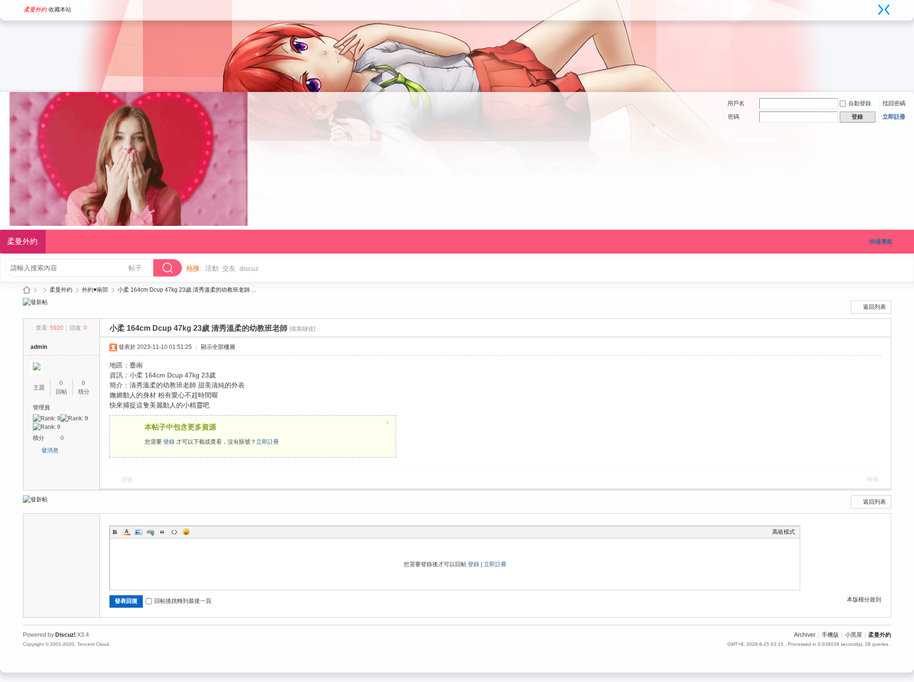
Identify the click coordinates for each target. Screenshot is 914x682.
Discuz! (65, 634)
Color (126, 532)
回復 (127, 479)
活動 (212, 268)
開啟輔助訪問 (874, 6)
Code (174, 532)
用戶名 (736, 103)
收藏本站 (60, 9)
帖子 (135, 268)
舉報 (872, 479)
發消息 (50, 450)
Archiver (804, 634)
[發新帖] (35, 302)
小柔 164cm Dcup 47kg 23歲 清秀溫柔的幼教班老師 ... (187, 289)
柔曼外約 (35, 9)
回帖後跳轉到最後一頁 (182, 601)
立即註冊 (894, 116)
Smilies (186, 532)
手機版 (830, 634)
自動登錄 (859, 103)
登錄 (169, 441)
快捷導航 (881, 241)
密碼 (733, 116)
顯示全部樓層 (218, 347)
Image (138, 532)
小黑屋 (853, 634)
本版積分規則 (864, 599)
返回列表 (874, 307)
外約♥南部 (95, 289)
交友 (229, 268)
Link (150, 532)
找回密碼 (894, 103)
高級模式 (783, 532)
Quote (162, 532)
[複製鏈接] (302, 329)
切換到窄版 (884, 9)
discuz (248, 268)
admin (38, 347)
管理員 (41, 407)
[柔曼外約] (129, 224)
